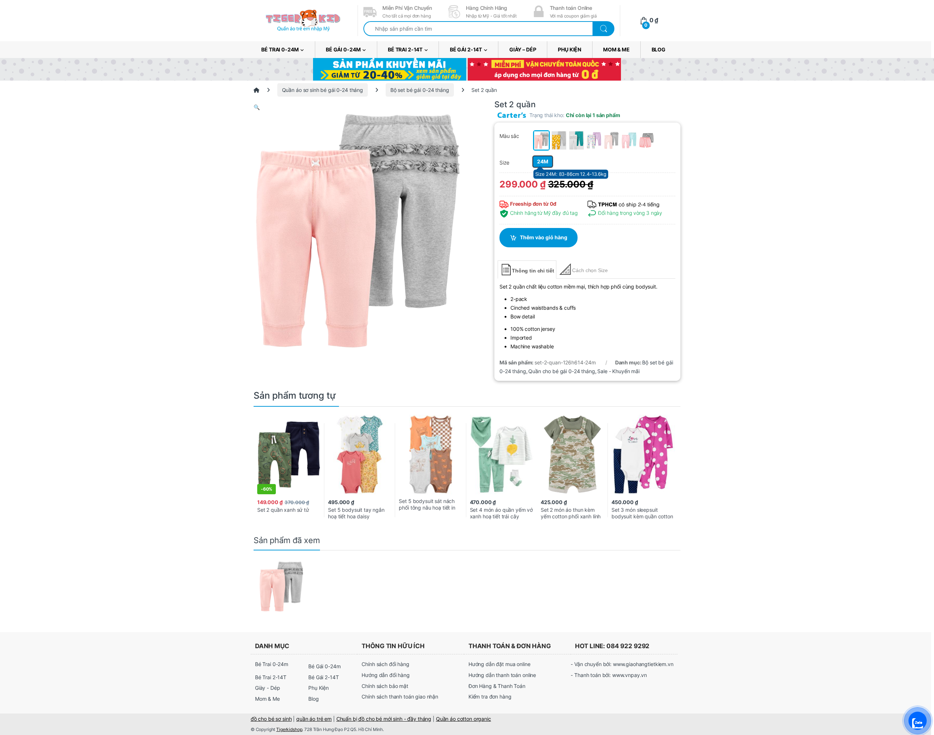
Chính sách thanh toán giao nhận (400, 696)
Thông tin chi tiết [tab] (533, 271)
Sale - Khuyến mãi (618, 371)
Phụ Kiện (569, 49)
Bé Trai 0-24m (279, 49)
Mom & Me (616, 49)
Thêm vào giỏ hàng (543, 237)
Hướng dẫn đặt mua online (499, 664)
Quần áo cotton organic (463, 719)
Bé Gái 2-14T (466, 49)
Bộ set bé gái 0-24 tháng (419, 90)
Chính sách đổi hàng (385, 664)
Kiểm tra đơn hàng (490, 696)
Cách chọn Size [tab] (589, 270)
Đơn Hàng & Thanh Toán (496, 686)
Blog (658, 49)
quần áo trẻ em (314, 719)
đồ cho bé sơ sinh (271, 719)
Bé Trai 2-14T (405, 49)
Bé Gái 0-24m (343, 49)
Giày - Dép (267, 688)
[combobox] (478, 28)
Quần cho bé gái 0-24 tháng (561, 371)
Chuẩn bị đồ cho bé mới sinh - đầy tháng (384, 719)
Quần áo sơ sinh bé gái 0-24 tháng (322, 90)
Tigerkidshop (289, 729)
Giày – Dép (522, 49)
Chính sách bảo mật (385, 686)
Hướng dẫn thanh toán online (502, 675)
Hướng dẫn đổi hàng (385, 675)
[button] (358, 107)
